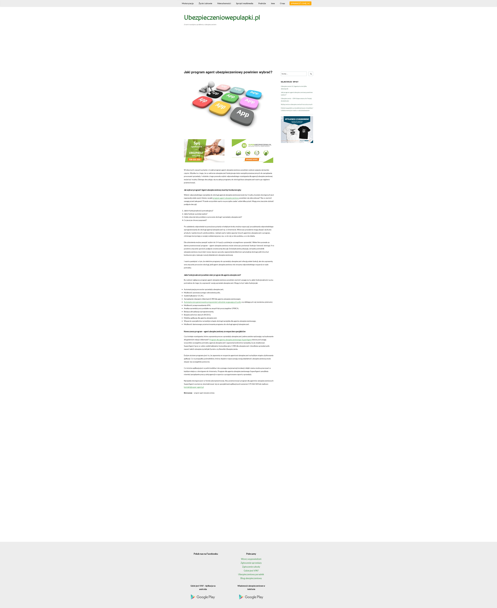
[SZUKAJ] (311, 74)
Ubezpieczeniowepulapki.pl (222, 18)
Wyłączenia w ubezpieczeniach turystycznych (296, 104)
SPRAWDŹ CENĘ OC (300, 3)
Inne (273, 3)
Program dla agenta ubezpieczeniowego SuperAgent (230, 340)
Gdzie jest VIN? (251, 570)
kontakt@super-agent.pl (194, 387)
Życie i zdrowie (205, 3)
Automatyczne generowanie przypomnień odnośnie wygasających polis (212, 302)
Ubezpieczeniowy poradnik (251, 574)
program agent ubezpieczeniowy (226, 198)
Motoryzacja (187, 3)
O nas (282, 3)
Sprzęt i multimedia (244, 3)
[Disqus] (229, 431)
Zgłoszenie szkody (251, 566)
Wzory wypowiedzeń (251, 559)
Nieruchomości (224, 3)
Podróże (262, 3)
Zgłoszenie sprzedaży (251, 562)
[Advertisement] (248, 48)
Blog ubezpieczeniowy (251, 578)
